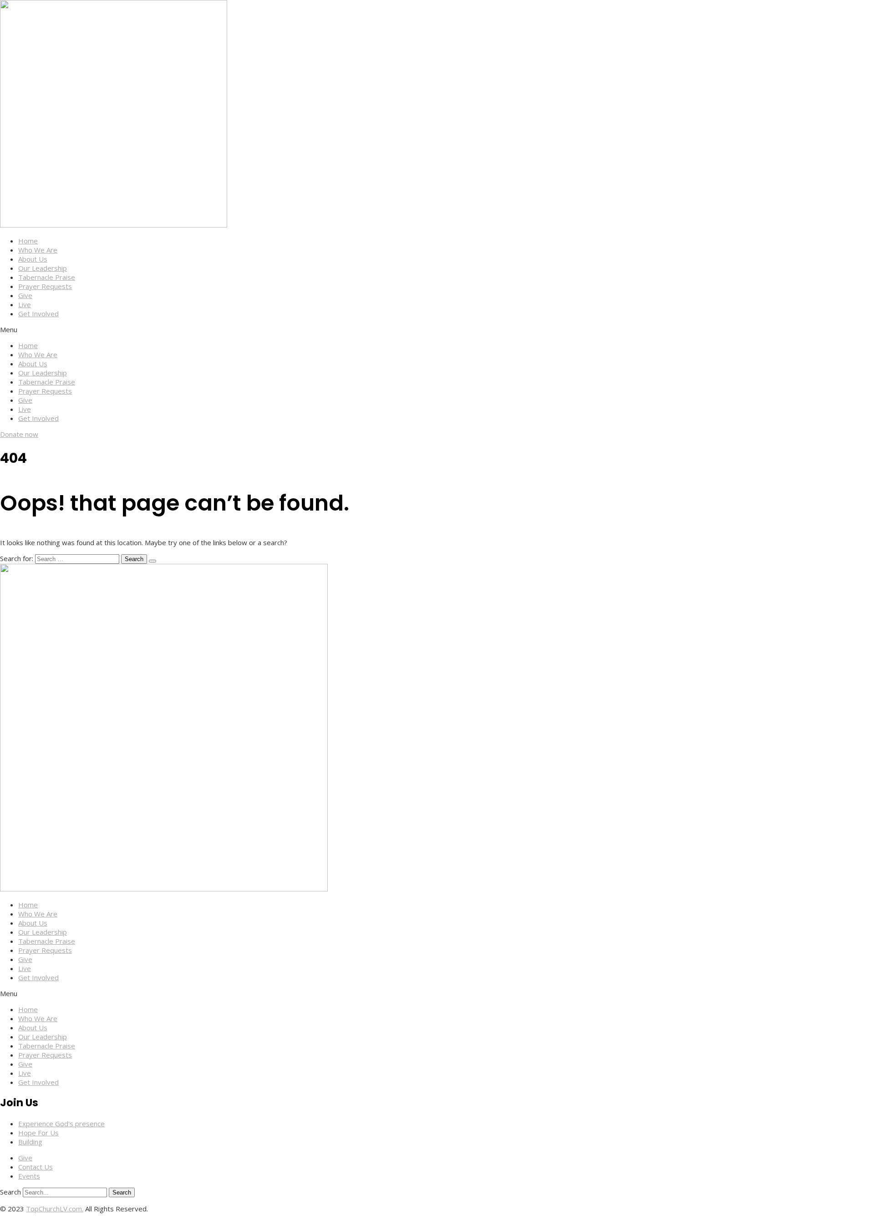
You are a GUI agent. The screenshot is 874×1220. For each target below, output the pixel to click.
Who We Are (37, 249)
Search (10, 1191)
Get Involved (38, 313)
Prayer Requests (45, 286)
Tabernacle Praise (46, 277)
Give (25, 295)
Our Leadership (42, 268)
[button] (437, 329)
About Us (32, 258)
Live (24, 304)
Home (28, 240)
